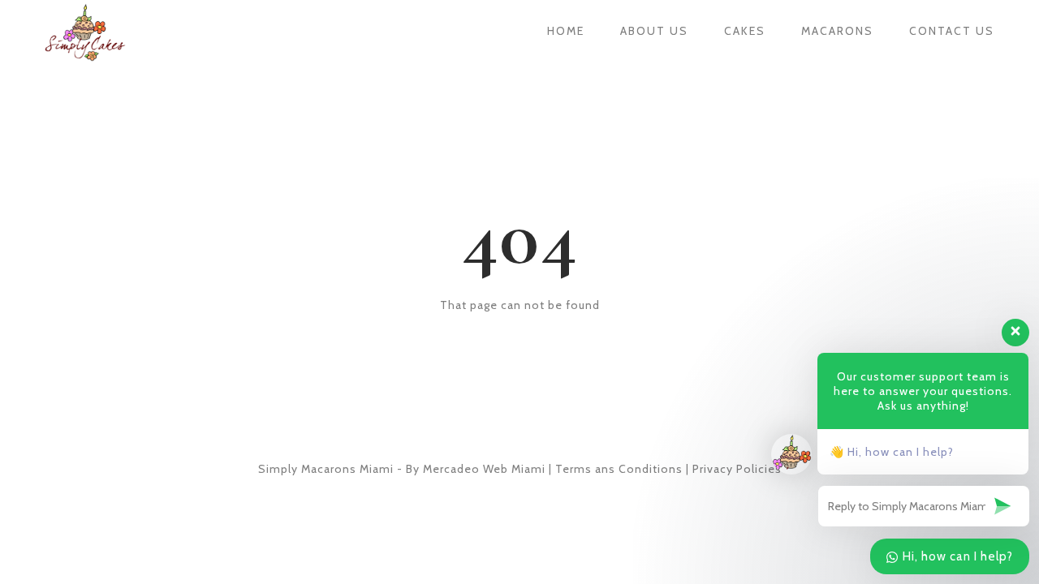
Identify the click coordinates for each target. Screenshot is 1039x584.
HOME (565, 31)
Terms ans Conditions (619, 469)
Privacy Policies (737, 469)
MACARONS (837, 31)
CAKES (744, 31)
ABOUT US (654, 31)
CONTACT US (951, 31)
